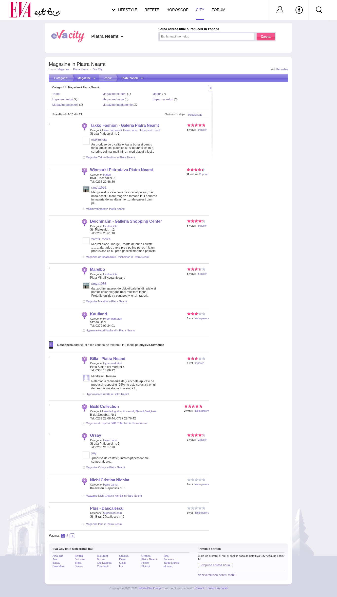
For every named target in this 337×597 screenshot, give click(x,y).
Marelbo (97, 269)
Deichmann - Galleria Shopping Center (126, 221)
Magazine (63, 69)
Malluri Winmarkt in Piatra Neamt (105, 208)
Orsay (95, 435)
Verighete (150, 411)
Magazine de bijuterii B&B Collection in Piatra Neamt (116, 423)
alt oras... (169, 566)
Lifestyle (127, 10)
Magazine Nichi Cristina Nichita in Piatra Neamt (114, 495)
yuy (93, 453)
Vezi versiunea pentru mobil (216, 575)
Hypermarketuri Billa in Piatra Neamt (107, 394)
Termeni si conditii (216, 588)
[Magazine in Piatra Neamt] (72, 535)
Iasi (121, 566)
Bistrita (79, 555)
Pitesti (145, 562)
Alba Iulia (58, 555)
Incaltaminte (110, 226)
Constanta (103, 566)
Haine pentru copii (149, 130)
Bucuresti (102, 555)
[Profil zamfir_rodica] (86, 243)
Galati (122, 562)
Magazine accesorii (65, 105)
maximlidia (99, 139)
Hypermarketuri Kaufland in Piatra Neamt (110, 330)
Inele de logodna (112, 411)
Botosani (80, 559)
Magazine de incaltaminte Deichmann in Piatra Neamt (117, 256)
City (200, 10)
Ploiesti (145, 566)
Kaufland (98, 314)
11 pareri (204, 174)
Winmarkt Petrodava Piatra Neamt (121, 170)
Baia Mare (59, 566)
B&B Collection (104, 406)
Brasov (79, 566)
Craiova (124, 555)
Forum (218, 10)
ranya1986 (98, 187)
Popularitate (195, 114)
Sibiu (166, 555)
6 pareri (202, 273)
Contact (199, 588)
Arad (55, 559)
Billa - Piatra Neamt (107, 359)
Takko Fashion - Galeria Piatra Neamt (124, 125)
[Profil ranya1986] (86, 192)
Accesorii (128, 411)
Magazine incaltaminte (117, 105)
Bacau (56, 562)
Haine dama (130, 130)
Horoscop (177, 10)
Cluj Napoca (104, 562)
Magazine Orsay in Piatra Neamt (105, 467)
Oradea (145, 555)
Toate (56, 94)
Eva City (98, 69)
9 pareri (202, 129)
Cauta (266, 36)
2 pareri (199, 363)
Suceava (169, 559)
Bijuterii (139, 411)
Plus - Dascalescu (107, 508)
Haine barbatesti (112, 130)
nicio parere (202, 318)
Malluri (157, 94)
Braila (78, 562)
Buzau (101, 559)
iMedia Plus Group (150, 588)
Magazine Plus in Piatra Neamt (104, 524)
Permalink (282, 69)
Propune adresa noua (215, 565)
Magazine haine (113, 99)
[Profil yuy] (86, 457)
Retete (152, 10)
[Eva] (23, 5)
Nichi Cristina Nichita (109, 480)
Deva (122, 559)
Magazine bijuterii (114, 94)
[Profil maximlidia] (86, 143)
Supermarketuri (162, 99)
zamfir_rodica (101, 239)
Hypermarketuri (62, 99)
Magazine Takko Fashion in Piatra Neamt (110, 157)
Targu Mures (171, 562)
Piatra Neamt (81, 69)
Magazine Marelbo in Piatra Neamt (106, 301)
